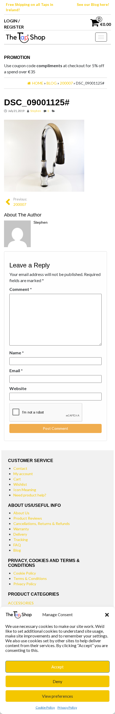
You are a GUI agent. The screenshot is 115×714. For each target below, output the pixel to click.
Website (17, 388)
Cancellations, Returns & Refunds (41, 523)
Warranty (21, 529)
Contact (20, 468)
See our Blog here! (93, 4)
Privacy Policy (67, 707)
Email (16, 370)
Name (16, 352)
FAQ (17, 545)
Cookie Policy (45, 707)
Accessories (21, 603)
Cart (17, 479)
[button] (107, 614)
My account (23, 473)
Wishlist (20, 484)
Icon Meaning (24, 489)
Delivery (20, 534)
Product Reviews (27, 518)
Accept (57, 666)
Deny (57, 681)
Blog (17, 550)
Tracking (20, 539)
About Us (21, 513)
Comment (20, 289)
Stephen (35, 111)
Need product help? (29, 495)
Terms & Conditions (30, 578)
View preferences (57, 696)
